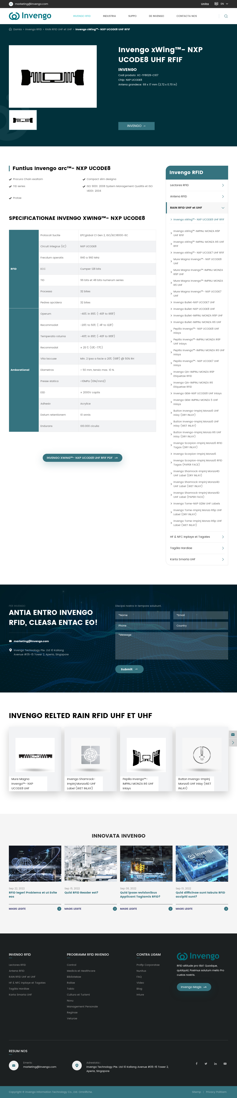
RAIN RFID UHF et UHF (58, 29)
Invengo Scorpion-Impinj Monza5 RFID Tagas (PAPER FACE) (197, 462)
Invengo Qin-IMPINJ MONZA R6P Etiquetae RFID (193, 374)
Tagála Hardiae (181, 548)
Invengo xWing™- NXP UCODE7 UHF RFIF (198, 253)
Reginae (72, 1012)
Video (140, 983)
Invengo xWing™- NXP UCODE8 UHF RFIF (102, 29)
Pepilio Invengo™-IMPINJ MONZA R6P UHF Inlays (196, 341)
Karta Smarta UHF (182, 559)
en (222, 4)
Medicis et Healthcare (81, 971)
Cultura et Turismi (78, 995)
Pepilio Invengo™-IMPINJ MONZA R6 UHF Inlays (199, 352)
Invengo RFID (82, 16)
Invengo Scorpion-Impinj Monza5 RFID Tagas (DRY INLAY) (197, 445)
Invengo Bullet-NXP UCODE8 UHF (194, 309)
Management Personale (82, 1007)
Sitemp (196, 1092)
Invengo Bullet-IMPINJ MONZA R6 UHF (197, 322)
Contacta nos (187, 16)
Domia (17, 29)
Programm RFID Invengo (88, 954)
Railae (71, 983)
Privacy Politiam (216, 1092)
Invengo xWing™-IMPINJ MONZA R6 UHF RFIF (198, 244)
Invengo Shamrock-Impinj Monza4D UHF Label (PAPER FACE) (196, 495)
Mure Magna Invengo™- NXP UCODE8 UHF (197, 261)
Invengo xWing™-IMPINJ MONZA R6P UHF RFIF (196, 233)
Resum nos (18, 1051)
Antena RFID (178, 196)
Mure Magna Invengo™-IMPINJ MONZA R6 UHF (198, 283)
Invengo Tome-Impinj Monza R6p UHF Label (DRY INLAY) (197, 512)
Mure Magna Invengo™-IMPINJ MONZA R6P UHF (198, 272)
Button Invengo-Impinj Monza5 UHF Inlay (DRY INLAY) (196, 413)
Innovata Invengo (118, 836)
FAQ (139, 977)
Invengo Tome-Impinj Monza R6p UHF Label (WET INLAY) (197, 523)
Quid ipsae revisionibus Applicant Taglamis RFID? (140, 895)
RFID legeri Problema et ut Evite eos (33, 895)
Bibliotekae (74, 977)
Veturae (72, 1018)
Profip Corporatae (148, 965)
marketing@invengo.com (29, 4)
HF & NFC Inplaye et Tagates (190, 537)
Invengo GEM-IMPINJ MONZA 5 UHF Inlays (195, 402)
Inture (140, 995)
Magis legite (35, 909)
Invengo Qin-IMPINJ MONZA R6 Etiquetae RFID (193, 385)
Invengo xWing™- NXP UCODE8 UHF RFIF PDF (82, 458)
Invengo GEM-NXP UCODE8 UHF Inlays (197, 393)
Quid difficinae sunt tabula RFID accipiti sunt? (200, 895)
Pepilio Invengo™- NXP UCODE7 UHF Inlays (196, 363)
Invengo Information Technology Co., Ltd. (51, 1092)
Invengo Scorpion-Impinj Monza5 (194, 454)
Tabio (70, 989)
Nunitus (141, 971)
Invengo (136, 126)
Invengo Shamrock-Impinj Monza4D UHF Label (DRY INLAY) (196, 473)
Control (71, 965)
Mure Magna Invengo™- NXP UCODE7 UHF (197, 294)
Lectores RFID (179, 185)
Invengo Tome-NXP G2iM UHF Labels (196, 504)
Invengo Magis (194, 987)
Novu (70, 1001)
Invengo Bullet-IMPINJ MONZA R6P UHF (198, 316)
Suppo (132, 16)
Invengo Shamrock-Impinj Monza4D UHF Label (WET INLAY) (196, 484)
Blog (139, 989)
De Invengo (156, 16)
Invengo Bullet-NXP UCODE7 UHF (194, 302)
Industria (109, 16)
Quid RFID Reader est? (81, 893)
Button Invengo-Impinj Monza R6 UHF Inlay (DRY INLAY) (197, 434)
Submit (129, 669)
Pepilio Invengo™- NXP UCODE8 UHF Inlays (196, 331)
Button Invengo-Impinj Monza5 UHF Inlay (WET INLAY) (196, 424)
